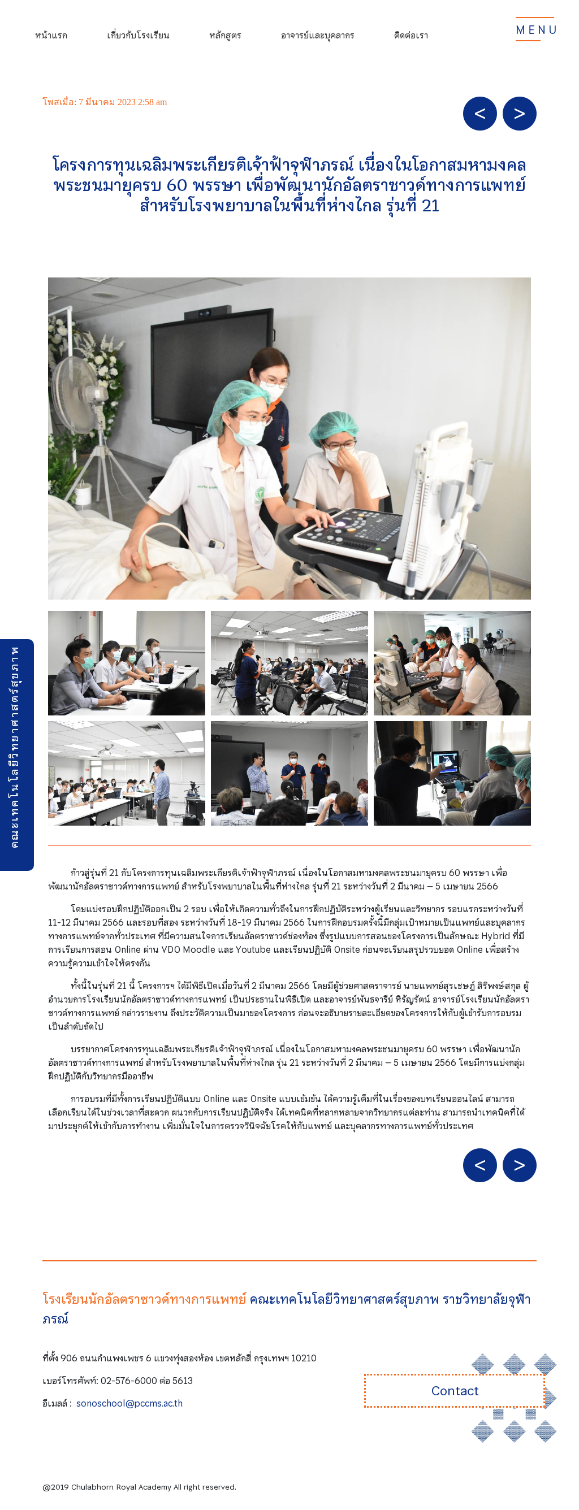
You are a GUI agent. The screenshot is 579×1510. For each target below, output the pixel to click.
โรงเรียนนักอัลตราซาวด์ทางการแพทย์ (144, 1299)
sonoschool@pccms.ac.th (129, 1403)
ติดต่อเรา (411, 35)
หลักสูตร (225, 35)
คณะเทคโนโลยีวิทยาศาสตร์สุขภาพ (14, 747)
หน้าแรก (51, 35)
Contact (455, 1390)
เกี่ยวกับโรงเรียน (138, 35)
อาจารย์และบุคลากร (318, 35)
